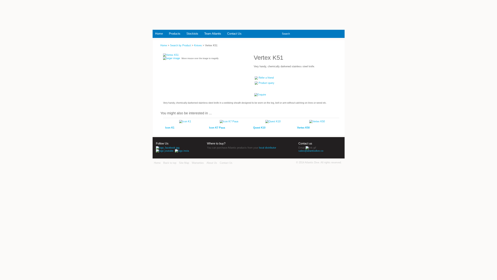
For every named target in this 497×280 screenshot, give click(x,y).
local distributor (267, 147)
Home (159, 33)
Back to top (169, 162)
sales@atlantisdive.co (310, 150)
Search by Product (180, 45)
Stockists (192, 33)
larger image (173, 58)
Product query (266, 82)
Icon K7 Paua (217, 127)
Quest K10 (259, 127)
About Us (212, 162)
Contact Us (234, 33)
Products (174, 33)
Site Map (184, 162)
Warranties (198, 162)
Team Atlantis (212, 33)
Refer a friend (266, 77)
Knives (198, 45)
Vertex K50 (303, 127)
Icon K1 (169, 127)
